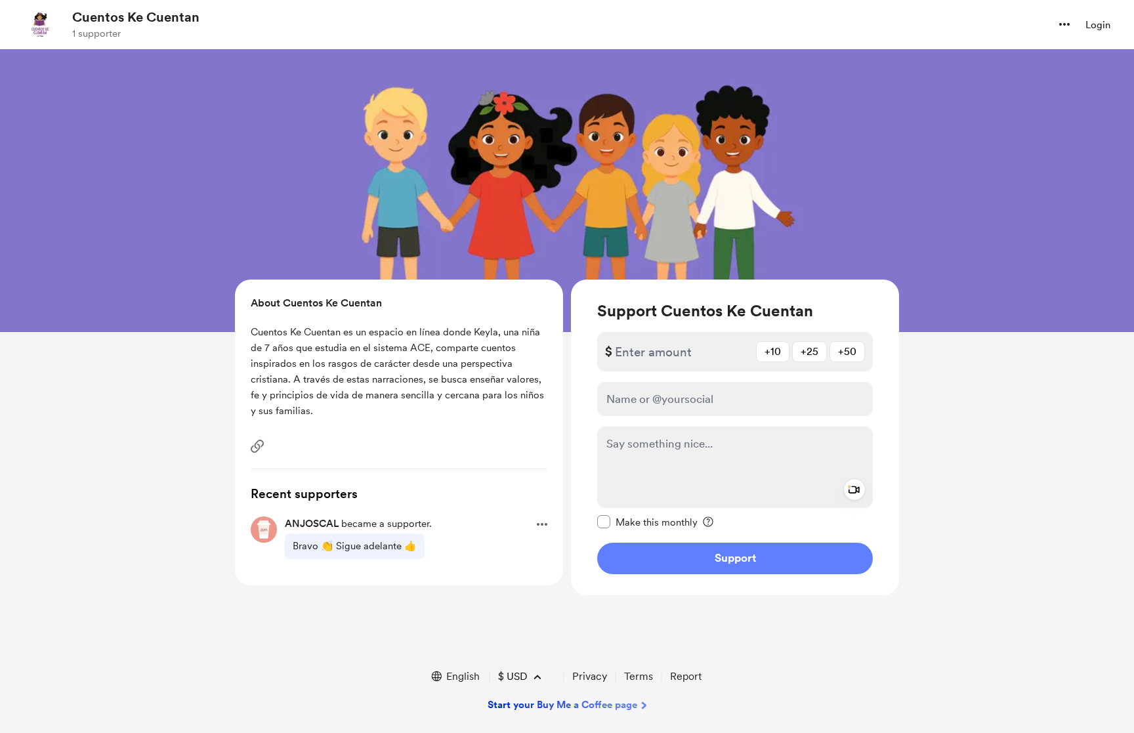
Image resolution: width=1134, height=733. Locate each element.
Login (1097, 25)
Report (686, 676)
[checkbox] (647, 521)
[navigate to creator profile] (40, 24)
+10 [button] (773, 351)
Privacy (589, 676)
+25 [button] (809, 351)
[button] (1064, 24)
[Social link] (257, 446)
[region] (735, 437)
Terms (638, 676)
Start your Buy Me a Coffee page (562, 705)
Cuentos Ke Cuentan (136, 17)
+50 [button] (847, 351)
